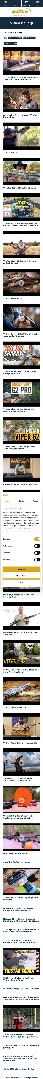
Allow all (21, 569)
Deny (21, 582)
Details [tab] (21, 501)
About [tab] (35, 501)
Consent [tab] (7, 501)
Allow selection (21, 576)
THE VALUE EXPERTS (19, 15)
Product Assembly (15, 38)
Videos (16, 5)
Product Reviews (29, 38)
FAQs (37, 5)
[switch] (37, 546)
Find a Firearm (27, 5)
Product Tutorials (11, 43)
